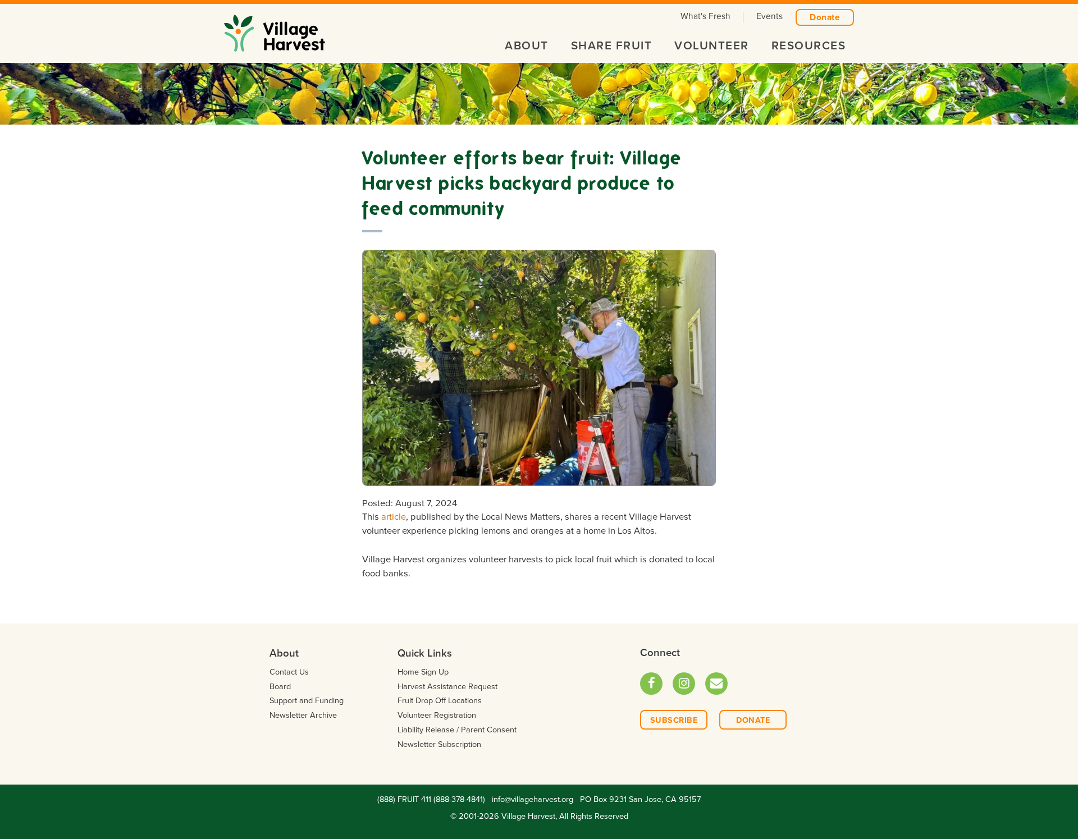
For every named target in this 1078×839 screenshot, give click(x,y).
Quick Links (425, 653)
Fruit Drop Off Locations (440, 700)
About (527, 46)
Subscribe (674, 720)
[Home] (274, 29)
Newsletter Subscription (439, 744)
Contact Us (289, 672)
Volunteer (711, 46)
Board (280, 686)
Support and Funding (307, 700)
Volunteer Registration (437, 715)
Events (769, 16)
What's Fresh (705, 16)
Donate (825, 17)
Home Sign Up (423, 672)
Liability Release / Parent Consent (457, 730)
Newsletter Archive (303, 715)
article (393, 516)
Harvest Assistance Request (447, 686)
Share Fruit (611, 46)
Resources (808, 46)
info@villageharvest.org (532, 799)
